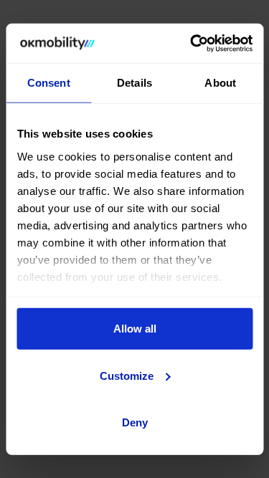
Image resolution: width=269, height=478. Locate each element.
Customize (127, 375)
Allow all (134, 328)
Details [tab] (134, 83)
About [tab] (220, 83)
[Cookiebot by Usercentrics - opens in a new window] (192, 43)
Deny (135, 422)
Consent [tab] (48, 83)
